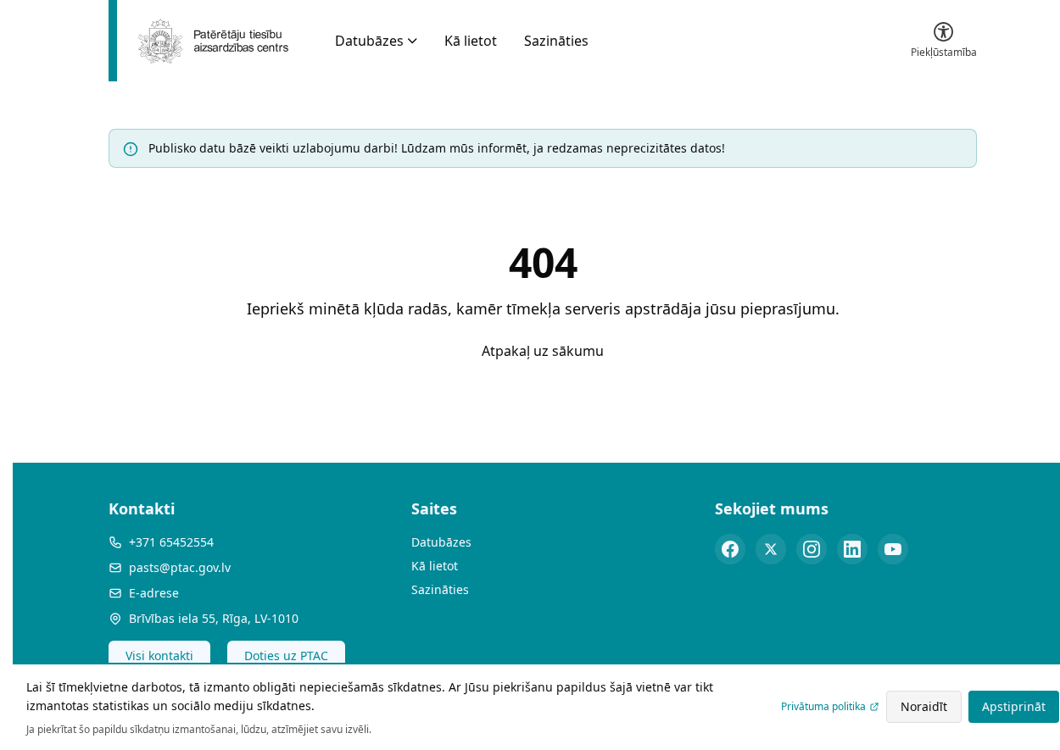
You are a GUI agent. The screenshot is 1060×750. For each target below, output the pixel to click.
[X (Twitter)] (771, 549)
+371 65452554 (171, 542)
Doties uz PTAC (286, 655)
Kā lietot (470, 40)
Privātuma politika (823, 706)
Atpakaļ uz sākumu (543, 351)
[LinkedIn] (852, 549)
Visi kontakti (159, 655)
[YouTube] (893, 549)
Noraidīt (924, 706)
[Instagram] (811, 549)
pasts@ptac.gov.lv (180, 567)
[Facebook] (730, 549)
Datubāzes (369, 40)
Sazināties (556, 40)
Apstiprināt (1014, 706)
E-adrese (154, 593)
